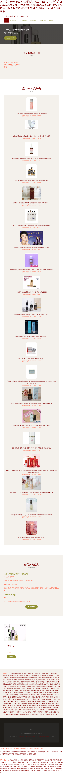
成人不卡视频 (32, 766)
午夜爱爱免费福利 (24, 768)
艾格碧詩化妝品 (29, 736)
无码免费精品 (4, 768)
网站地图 (33, 754)
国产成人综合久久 (50, 768)
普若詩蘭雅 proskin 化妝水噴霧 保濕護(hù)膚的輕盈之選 (31, 113)
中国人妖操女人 (23, 770)
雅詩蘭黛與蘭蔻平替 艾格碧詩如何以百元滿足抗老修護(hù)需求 (31, 314)
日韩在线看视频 (51, 766)
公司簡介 (11, 656)
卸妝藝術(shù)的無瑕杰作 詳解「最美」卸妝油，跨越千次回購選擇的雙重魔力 (31, 269)
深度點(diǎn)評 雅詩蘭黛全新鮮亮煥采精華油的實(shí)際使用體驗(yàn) (31, 203)
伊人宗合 (20, 760)
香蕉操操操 (60, 762)
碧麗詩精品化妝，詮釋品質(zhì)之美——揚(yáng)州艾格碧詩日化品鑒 (31, 136)
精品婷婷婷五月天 (29, 760)
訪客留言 (51, 20)
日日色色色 (24, 766)
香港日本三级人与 (13, 768)
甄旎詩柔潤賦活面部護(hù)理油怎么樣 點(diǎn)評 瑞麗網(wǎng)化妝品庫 (31, 158)
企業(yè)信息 (43, 20)
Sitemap (34, 739)
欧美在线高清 (14, 770)
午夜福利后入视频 (41, 766)
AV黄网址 (32, 768)
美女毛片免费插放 (50, 760)
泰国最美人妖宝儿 (22, 764)
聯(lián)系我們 (33, 20)
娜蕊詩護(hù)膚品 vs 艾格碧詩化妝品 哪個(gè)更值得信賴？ (31, 336)
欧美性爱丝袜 (14, 760)
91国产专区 (8, 762)
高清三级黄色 (31, 764)
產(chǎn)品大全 (23, 20)
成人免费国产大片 (39, 760)
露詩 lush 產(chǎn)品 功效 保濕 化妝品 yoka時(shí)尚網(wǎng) (31, 180)
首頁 (6, 20)
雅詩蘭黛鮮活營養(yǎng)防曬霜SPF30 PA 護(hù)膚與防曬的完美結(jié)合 (31, 448)
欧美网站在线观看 (11, 764)
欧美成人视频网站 (42, 770)
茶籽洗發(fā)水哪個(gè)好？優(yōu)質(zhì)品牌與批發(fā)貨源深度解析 (31, 225)
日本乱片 (59, 766)
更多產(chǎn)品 (10, 38)
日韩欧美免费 (6, 770)
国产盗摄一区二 (32, 770)
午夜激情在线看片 (17, 762)
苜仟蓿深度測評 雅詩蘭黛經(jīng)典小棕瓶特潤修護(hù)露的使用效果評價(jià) (31, 403)
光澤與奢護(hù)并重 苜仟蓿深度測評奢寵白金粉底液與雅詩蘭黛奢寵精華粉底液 (31, 492)
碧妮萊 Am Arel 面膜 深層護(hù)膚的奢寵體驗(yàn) (31, 359)
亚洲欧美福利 (50, 764)
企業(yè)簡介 (13, 20)
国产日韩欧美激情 (15, 766)
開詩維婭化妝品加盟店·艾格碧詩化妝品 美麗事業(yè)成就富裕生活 (31, 247)
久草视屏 (3, 764)
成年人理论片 (26, 762)
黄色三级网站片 (40, 768)
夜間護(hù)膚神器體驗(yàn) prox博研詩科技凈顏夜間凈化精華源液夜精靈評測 (31, 515)
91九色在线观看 (51, 762)
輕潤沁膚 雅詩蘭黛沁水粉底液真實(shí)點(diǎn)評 (31, 537)
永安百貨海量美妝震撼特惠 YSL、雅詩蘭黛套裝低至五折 (31, 292)
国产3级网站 (34, 762)
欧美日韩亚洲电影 (41, 764)
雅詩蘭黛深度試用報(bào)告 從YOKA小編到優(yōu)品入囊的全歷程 (31, 425)
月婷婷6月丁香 (42, 762)
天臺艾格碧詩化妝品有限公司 (16, 574)
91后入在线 (6, 766)
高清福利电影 (52, 770)
